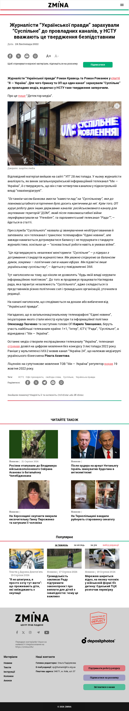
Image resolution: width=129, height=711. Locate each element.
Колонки (8, 676)
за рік (94, 545)
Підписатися (98, 64)
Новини (8, 663)
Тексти (7, 667)
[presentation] (13, 558)
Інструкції (9, 671)
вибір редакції (111, 545)
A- (57, 56)
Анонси (8, 680)
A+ (48, 56)
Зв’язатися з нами (104, 687)
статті (115, 78)
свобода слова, (53, 376)
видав (108, 364)
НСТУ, (21, 376)
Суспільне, (68, 376)
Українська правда (85, 376)
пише (22, 96)
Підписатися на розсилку (104, 677)
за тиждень (61, 545)
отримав (14, 346)
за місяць (79, 545)
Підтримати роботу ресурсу (104, 668)
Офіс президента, (35, 376)
